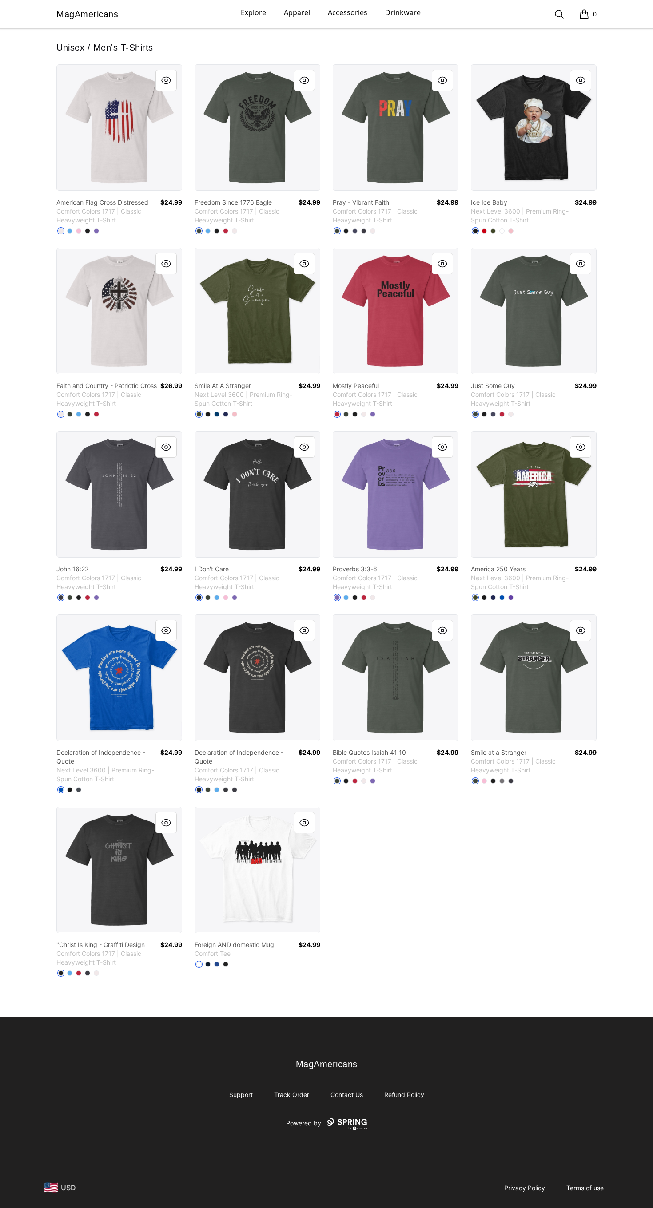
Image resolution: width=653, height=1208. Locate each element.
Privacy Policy (524, 1188)
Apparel (297, 12)
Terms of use (585, 1188)
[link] (119, 127)
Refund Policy (404, 1094)
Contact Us (346, 1094)
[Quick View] (166, 80)
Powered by (303, 1123)
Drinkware (403, 12)
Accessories (347, 12)
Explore (253, 12)
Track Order (291, 1094)
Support (241, 1094)
